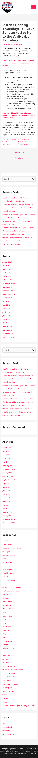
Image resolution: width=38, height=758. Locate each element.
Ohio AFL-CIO (7, 641)
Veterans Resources (9, 695)
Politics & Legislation (10, 648)
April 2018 (6, 312)
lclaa (4, 623)
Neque (4, 634)
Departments (7, 569)
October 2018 (7, 291)
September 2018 (8, 294)
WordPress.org (8, 734)
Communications (8, 555)
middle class (7, 627)
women (5, 702)
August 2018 (7, 298)
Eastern (5, 576)
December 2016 (8, 334)
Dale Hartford (7, 562)
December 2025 (8, 283)
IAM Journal (6, 605)
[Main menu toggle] (33, 7)
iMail (5, 44)
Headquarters (7, 594)
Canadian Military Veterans (12, 548)
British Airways (8, 544)
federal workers (8, 580)
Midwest (5, 630)
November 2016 (8, 337)
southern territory (9, 666)
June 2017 (6, 316)
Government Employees (11, 587)
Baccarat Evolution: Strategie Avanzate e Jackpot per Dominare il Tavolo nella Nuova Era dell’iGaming (18, 208)
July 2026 (5, 265)
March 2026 (6, 276)
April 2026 (6, 273)
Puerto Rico (6, 655)
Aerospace (6, 541)
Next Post (19, 158)
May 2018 (6, 308)
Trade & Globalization (10, 677)
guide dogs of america (10, 591)
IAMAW (26, 144)
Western (5, 698)
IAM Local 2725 (8, 609)
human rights (7, 602)
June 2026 (6, 269)
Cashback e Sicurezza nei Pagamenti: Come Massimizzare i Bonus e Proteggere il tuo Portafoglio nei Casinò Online (18, 231)
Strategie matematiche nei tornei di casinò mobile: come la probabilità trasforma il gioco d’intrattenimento (18, 241)
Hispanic (5, 598)
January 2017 (7, 330)
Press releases (7, 652)
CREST (4, 559)
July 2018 (5, 301)
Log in (4, 723)
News (10, 44)
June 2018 (6, 305)
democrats (6, 566)
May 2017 (6, 319)
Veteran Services (8, 691)
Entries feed (7, 727)
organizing (6, 645)
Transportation (8, 680)
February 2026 (8, 280)
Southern (5, 662)
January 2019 (7, 287)
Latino (4, 619)
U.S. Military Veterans (10, 684)
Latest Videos (7, 616)
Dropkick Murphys (9, 573)
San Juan (5, 659)
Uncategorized (8, 688)
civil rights (6, 551)
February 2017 (8, 326)
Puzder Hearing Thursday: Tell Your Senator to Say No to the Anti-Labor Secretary (17, 141)
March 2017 (6, 323)
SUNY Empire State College (12, 670)
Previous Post (19, 152)
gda (3, 584)
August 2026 (7, 262)
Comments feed (8, 730)
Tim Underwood (8, 673)
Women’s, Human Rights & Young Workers (18, 705)
